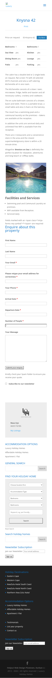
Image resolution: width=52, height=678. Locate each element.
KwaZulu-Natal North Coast (19, 588)
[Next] (41, 178)
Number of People (14, 321)
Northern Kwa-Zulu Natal (18, 592)
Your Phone (11, 288)
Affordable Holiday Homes (16, 452)
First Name (10, 240)
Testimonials (12, 622)
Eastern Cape (13, 576)
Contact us (12, 630)
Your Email (11, 262)
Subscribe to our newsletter (21, 384)
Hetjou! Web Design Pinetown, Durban (24, 668)
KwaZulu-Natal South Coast (19, 584)
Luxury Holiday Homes (15, 448)
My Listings (16, 430)
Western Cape (13, 580)
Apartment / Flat (12, 456)
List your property (15, 626)
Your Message (11, 332)
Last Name (10, 251)
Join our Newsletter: (14, 551)
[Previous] (11, 178)
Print (26, 26)
